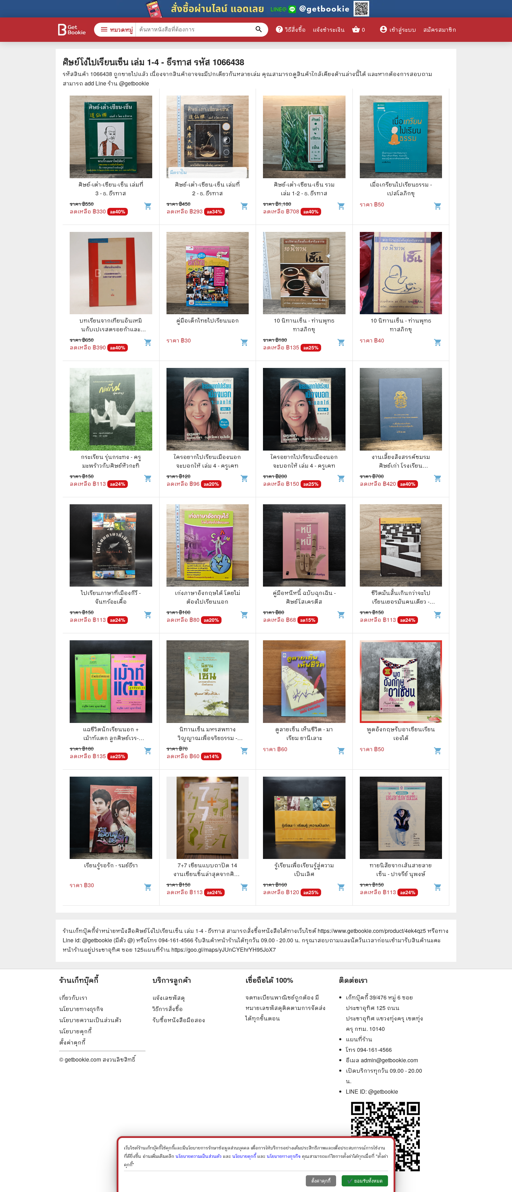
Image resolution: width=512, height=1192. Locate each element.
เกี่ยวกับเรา (73, 998)
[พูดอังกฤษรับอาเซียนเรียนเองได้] (401, 682)
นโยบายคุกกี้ (75, 1031)
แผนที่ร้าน (359, 1039)
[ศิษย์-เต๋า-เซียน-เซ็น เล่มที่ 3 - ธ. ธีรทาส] (111, 138)
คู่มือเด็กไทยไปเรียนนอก (207, 320)
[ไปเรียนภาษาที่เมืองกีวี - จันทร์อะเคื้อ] (111, 546)
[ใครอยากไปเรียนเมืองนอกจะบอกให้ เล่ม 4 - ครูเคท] (207, 410)
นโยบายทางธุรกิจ (81, 1009)
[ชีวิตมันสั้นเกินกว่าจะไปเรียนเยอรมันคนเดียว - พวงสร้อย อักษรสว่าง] (401, 546)
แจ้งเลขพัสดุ (169, 998)
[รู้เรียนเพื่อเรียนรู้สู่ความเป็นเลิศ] (304, 819)
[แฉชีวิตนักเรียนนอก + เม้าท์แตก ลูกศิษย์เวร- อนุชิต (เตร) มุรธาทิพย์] (111, 682)
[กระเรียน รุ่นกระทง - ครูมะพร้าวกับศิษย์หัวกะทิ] (111, 410)
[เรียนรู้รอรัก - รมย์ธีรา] (111, 819)
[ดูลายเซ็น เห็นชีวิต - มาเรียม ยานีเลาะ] (304, 682)
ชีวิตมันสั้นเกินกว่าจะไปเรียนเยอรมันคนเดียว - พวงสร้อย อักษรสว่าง (400, 601)
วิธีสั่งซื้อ (290, 29)
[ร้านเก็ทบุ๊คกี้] (71, 30)
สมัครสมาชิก (439, 29)
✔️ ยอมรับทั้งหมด (364, 1181)
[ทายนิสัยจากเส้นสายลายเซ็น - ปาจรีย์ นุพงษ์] (401, 819)
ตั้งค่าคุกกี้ (72, 1042)
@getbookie (383, 1091)
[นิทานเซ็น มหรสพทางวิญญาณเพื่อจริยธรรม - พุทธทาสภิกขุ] (207, 682)
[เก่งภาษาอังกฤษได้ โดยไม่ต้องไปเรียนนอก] (207, 546)
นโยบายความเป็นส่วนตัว (90, 1020)
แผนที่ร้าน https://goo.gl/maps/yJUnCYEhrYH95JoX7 (209, 949)
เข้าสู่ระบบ (397, 29)
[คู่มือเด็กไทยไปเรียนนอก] (207, 274)
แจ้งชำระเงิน (329, 29)
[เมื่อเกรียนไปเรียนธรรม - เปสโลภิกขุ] (401, 138)
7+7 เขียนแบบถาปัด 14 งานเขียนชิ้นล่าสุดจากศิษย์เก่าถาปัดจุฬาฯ (207, 874)
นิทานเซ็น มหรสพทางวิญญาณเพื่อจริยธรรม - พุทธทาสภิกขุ (207, 737)
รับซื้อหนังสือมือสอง (179, 1020)
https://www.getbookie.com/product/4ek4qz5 (372, 931)
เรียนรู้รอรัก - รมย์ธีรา (111, 865)
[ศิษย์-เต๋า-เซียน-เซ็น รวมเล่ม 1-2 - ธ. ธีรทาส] (304, 138)
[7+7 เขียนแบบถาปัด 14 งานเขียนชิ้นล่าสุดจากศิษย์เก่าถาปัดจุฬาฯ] (207, 819)
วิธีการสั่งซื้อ (168, 1009)
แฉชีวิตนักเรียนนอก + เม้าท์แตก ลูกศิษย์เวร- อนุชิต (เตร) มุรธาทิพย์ (111, 737)
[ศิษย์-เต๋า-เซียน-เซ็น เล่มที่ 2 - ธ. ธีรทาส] (207, 138)
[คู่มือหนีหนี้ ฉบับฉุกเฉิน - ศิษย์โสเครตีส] (304, 546)
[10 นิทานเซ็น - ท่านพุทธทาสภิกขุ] (304, 274)
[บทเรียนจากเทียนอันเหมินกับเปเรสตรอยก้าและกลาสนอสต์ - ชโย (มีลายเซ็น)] (111, 274)
